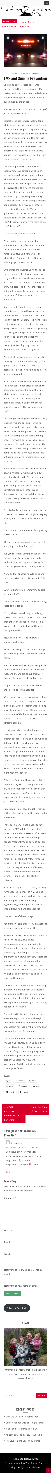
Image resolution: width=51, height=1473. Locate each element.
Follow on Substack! (17, 1308)
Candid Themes (32, 1467)
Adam (36, 73)
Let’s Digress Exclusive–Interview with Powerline (11, 1113)
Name (8, 1230)
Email (8, 1242)
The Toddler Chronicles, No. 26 (21, 1428)
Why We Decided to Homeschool (22, 1416)
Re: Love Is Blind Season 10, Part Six (24, 1440)
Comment (10, 1198)
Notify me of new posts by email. (21, 1285)
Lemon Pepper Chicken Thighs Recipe (25, 1422)
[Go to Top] (48, 1470)
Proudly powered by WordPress (20, 1463)
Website (8, 1253)
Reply (9, 1172)
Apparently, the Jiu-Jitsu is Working (24, 1434)
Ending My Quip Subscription (39, 1109)
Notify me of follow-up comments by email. (23, 1271)
